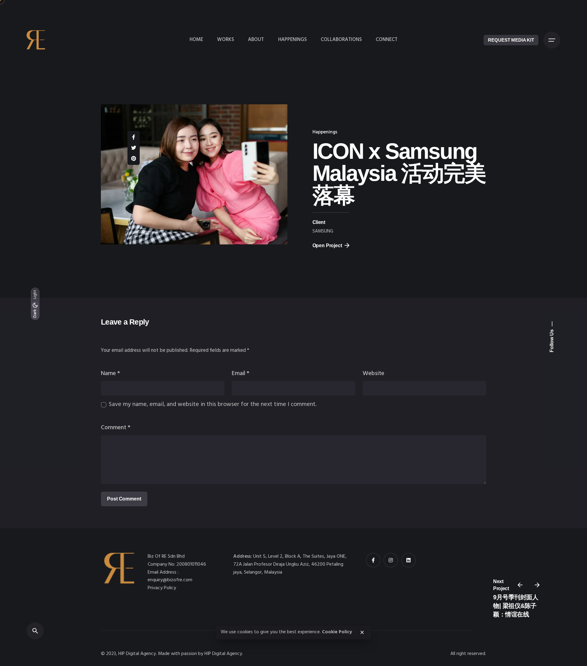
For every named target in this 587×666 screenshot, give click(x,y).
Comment (116, 428)
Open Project (327, 245)
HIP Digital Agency (223, 654)
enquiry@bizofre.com (170, 580)
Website (373, 373)
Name (110, 373)
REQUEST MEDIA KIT (511, 40)
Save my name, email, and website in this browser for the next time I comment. (213, 404)
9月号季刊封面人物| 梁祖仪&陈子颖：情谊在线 (515, 606)
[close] (362, 632)
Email (240, 373)
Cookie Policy (337, 632)
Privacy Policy (162, 588)
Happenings (324, 132)
